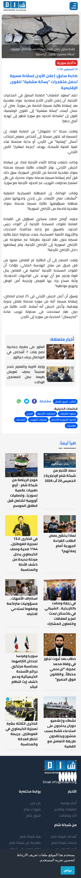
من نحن (35, 802)
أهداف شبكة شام (64, 836)
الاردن (29, 413)
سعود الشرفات (68, 413)
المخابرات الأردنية (46, 413)
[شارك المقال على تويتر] (27, 401)
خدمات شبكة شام (64, 842)
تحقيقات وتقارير (65, 809)
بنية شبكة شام (30, 836)
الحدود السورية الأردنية (63, 419)
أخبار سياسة (69, 802)
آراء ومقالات (68, 815)
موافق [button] (68, 870)
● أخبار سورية (66, 63)
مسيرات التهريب (38, 419)
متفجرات (71, 425)
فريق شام (33, 815)
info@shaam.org (64, 782)
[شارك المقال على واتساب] (19, 401)
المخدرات (20, 419)
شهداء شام (32, 809)
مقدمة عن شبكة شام (25, 842)
